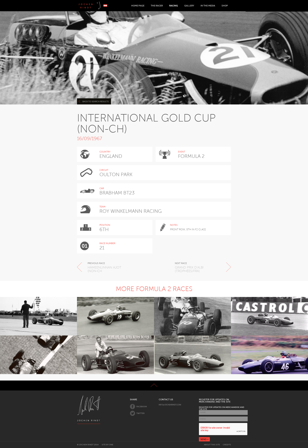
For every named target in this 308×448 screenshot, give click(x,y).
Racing (173, 5)
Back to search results (95, 101)
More (37, 324)
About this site (212, 445)
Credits (227, 445)
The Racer (157, 5)
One (111, 445)
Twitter (140, 413)
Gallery (189, 5)
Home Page (137, 5)
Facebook (141, 406)
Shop (225, 5)
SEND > (204, 439)
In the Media (208, 5)
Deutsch (105, 5)
